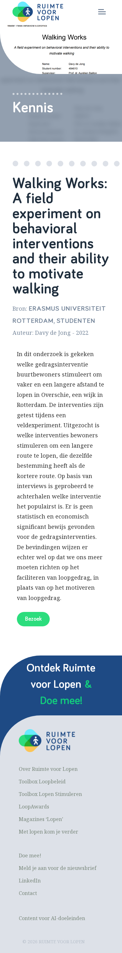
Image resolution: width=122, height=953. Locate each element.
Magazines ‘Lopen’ (41, 819)
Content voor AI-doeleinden (52, 918)
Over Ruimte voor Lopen (48, 769)
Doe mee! (30, 855)
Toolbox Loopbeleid (42, 781)
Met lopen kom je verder (48, 831)
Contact (28, 893)
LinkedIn (30, 880)
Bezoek (33, 619)
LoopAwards (34, 806)
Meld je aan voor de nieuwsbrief (57, 868)
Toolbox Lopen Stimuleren (50, 794)
